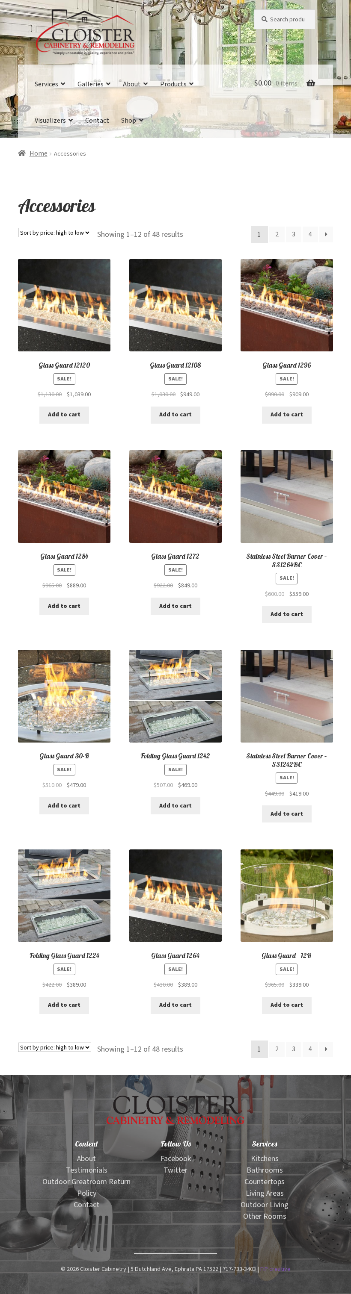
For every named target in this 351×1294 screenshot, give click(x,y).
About (132, 84)
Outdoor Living (265, 1205)
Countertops (264, 1182)
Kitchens (265, 1159)
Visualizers (50, 120)
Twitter (175, 1170)
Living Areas (265, 1193)
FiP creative (275, 1269)
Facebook (176, 1159)
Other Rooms (264, 1216)
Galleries (90, 84)
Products (173, 84)
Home (39, 153)
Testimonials (86, 1170)
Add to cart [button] (64, 415)
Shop (128, 120)
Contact (97, 120)
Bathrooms (265, 1170)
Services (46, 84)
